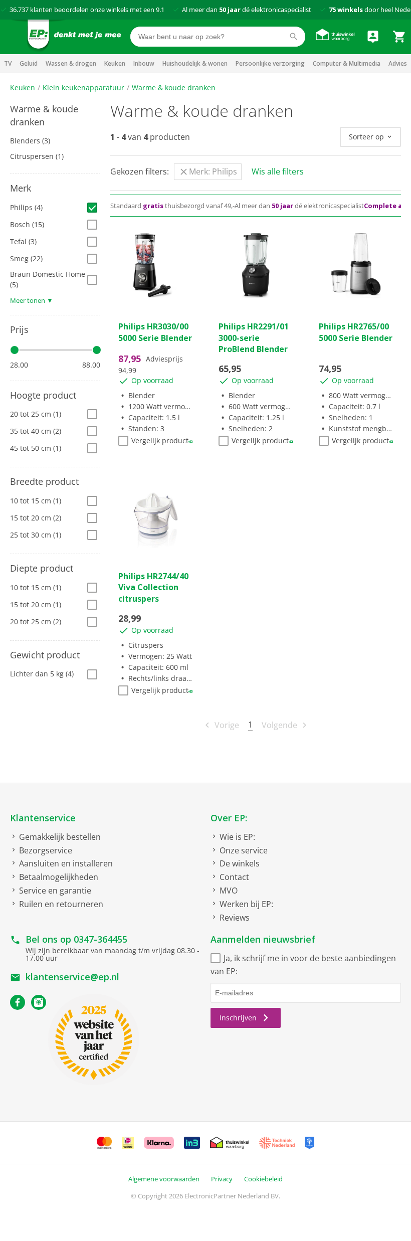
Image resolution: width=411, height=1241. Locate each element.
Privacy (222, 1178)
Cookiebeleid (263, 1178)
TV (8, 63)
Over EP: (229, 818)
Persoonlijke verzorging (270, 63)
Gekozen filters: (139, 171)
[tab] (55, 115)
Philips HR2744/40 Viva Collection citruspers (153, 587)
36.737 (19, 9)
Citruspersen (37, 156)
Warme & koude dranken (174, 87)
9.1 (160, 9)
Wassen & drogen (71, 63)
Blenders (30, 140)
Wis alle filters (278, 171)
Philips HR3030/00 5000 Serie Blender (155, 332)
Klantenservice (43, 818)
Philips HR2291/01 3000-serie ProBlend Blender (254, 337)
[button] (55, 115)
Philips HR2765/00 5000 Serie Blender (355, 332)
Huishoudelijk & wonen (195, 63)
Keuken (114, 63)
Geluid (29, 63)
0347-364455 (100, 939)
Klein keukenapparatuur (83, 87)
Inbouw (143, 63)
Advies (397, 63)
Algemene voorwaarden (163, 1178)
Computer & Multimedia (346, 63)
